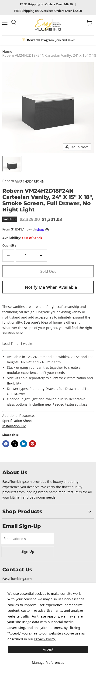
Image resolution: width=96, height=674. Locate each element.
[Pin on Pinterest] (32, 443)
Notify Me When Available (51, 287)
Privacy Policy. (45, 639)
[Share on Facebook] (5, 443)
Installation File (14, 426)
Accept (48, 649)
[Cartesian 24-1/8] (12, 163)
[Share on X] (14, 443)
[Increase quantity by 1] (41, 256)
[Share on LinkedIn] (23, 443)
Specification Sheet (17, 420)
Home (7, 51)
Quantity (9, 245)
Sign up (27, 551)
